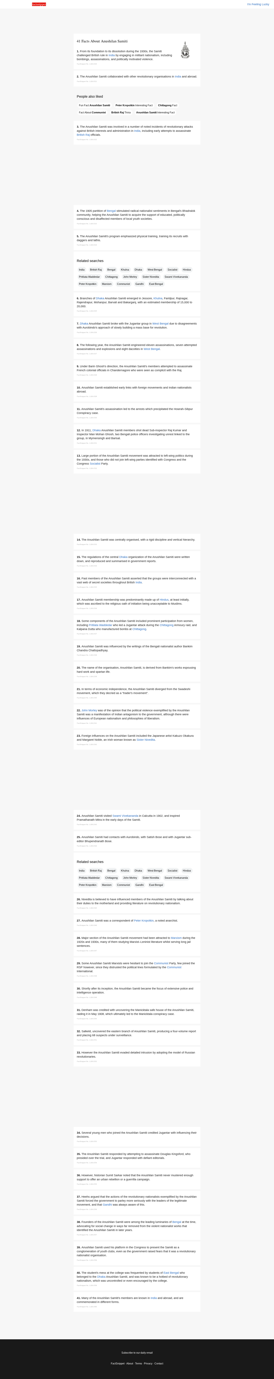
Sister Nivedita (151, 276)
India (112, 55)
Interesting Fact (134, 105)
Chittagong (111, 276)
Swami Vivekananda (176, 276)
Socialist (172, 269)
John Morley (130, 276)
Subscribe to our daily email (137, 1352)
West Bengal (155, 269)
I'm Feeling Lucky (258, 4)
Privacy (148, 1363)
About (129, 1363)
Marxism (106, 284)
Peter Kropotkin (87, 284)
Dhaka (138, 269)
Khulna (125, 269)
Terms (138, 1363)
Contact (158, 1363)
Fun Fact (94, 105)
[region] (137, 20)
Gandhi (139, 284)
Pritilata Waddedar (89, 276)
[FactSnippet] (39, 5)
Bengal (111, 210)
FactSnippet (117, 1363)
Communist (123, 284)
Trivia (121, 112)
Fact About (92, 112)
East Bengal (156, 284)
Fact (167, 105)
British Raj (83, 134)
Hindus (187, 269)
